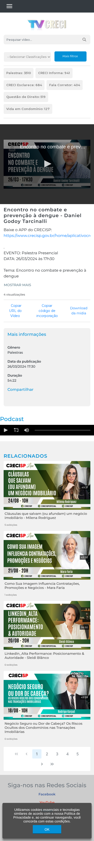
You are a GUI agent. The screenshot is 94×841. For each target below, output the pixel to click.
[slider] (62, 430)
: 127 (28, 109)
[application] (47, 164)
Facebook (47, 794)
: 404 (64, 85)
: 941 (54, 73)
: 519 (26, 97)
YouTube (47, 802)
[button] (47, 164)
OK (47, 829)
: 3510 (18, 73)
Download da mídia (78, 310)
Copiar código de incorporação (47, 310)
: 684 (24, 85)
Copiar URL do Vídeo (15, 310)
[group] (26, 430)
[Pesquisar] (84, 39)
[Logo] (12, 148)
